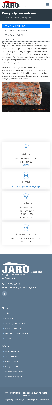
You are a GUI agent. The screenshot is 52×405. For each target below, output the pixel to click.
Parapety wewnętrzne (14, 377)
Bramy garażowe (12, 362)
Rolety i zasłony (11, 367)
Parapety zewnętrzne (14, 372)
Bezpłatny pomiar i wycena (16, 333)
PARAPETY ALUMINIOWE (16, 30)
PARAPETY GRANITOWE (15, 26)
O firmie (8, 313)
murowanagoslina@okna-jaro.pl (26, 186)
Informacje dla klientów (15, 323)
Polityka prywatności (13, 328)
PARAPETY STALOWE (14, 35)
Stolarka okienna (12, 351)
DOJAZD (26, 165)
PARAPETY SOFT (12, 39)
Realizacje (9, 318)
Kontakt (8, 338)
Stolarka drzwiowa (13, 356)
